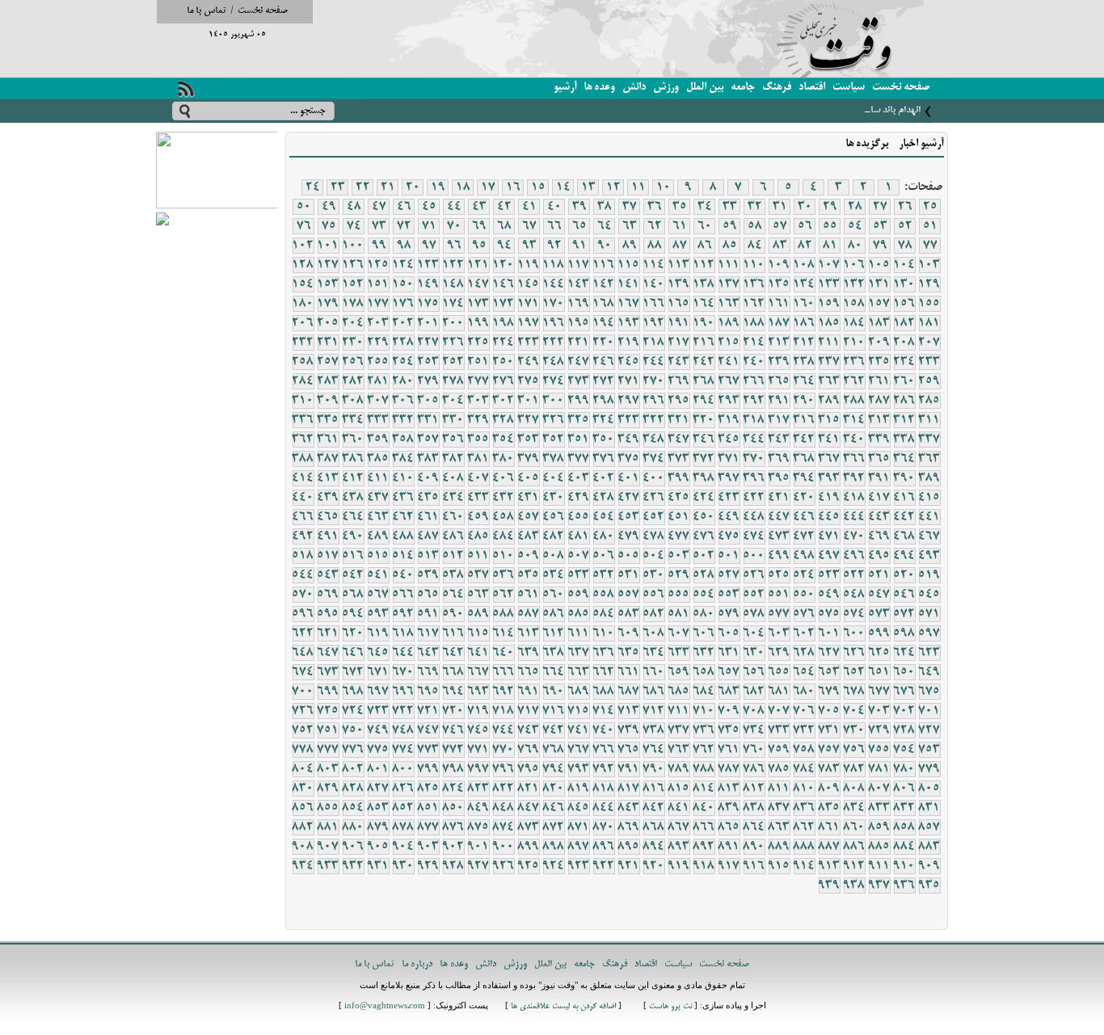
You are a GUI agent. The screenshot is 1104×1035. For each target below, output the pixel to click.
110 (754, 265)
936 (904, 885)
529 (678, 575)
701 (929, 711)
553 (729, 594)
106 (854, 265)
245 (628, 362)
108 (804, 265)
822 (503, 788)
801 (378, 769)
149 (428, 284)
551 (779, 594)
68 (504, 226)
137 (729, 284)
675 (929, 691)
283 (328, 381)
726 (303, 711)
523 (829, 575)
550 (804, 594)
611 (578, 633)
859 (879, 827)
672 (353, 672)
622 (303, 633)
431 (528, 497)
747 (428, 730)
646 (353, 652)
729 (879, 730)
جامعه (743, 88)
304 (453, 400)
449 (729, 517)
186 (804, 323)
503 (678, 555)
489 (378, 536)
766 (603, 749)
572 (904, 614)
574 (854, 614)
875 (478, 827)
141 (628, 284)
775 (378, 749)
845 (578, 807)
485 (478, 536)
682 (754, 691)
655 (779, 672)
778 (303, 749)
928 (453, 866)
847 (528, 807)
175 (428, 303)
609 (628, 633)
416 (904, 497)
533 (578, 575)
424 (703, 497)
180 (303, 303)
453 (628, 517)
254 (403, 362)
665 (528, 672)
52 (905, 226)
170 (553, 303)
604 (754, 633)
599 (879, 633)
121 (478, 265)
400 (653, 478)
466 (303, 517)
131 (879, 284)
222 (553, 342)
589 (478, 614)
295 (678, 400)
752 (303, 730)
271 (628, 381)
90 (604, 245)
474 (754, 536)
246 (603, 362)
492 (303, 536)
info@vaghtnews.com (384, 1007)
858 (904, 827)
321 (678, 420)
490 (353, 536)
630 (754, 652)
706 (804, 711)
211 (829, 342)
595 (328, 614)
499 (779, 555)
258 (303, 362)
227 (428, 342)
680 (804, 691)
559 (578, 594)
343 (779, 439)
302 (503, 400)
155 (929, 303)
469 (879, 536)
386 (353, 458)
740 (603, 730)
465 (328, 517)
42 (504, 206)
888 (804, 846)
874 (503, 827)
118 (553, 265)
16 (513, 187)
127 (328, 265)
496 (854, 555)
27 (880, 206)
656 (754, 672)
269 (678, 381)
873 (528, 827)
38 (604, 206)
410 (403, 478)
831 (929, 807)
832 (904, 807)
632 (703, 652)
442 (904, 517)
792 (603, 769)
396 (754, 478)
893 (678, 846)
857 (929, 827)
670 (403, 672)
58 (755, 226)
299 (578, 400)
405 (528, 478)
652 (854, 672)
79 (880, 245)
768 (553, 749)
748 (403, 730)
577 (779, 614)
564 (453, 594)
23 (338, 187)
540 (403, 575)
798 (453, 769)
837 (779, 807)
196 (553, 323)
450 (703, 517)
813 (729, 788)
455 (578, 517)
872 (553, 827)
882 (303, 827)
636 (603, 652)
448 (754, 517)
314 (854, 420)
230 (353, 342)
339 (879, 439)
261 (879, 381)
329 (478, 420)
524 (804, 575)
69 (479, 226)
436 (403, 497)
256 (353, 362)
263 (829, 381)
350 (603, 439)
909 (929, 866)
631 (729, 652)
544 (303, 575)
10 (663, 187)
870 (603, 827)
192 (653, 323)
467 (929, 536)
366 (854, 458)
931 (378, 866)
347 (678, 439)
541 (378, 575)
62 (654, 226)
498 (804, 555)
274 (553, 381)
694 (453, 691)
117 (578, 265)
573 (879, 614)
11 (638, 187)
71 (429, 226)
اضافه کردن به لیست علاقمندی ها (563, 1007)
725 (328, 711)
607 (678, 633)
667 (478, 672)
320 (703, 420)
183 (879, 323)
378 (553, 458)
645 (378, 652)
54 (855, 226)
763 (678, 749)
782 (854, 769)
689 (578, 691)
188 (754, 323)
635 (628, 652)
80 (855, 245)
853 (378, 807)
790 (653, 769)
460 (453, 517)
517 (328, 555)
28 (855, 206)
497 (829, 555)
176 (403, 303)
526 (754, 575)
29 (830, 206)
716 (553, 711)
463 (378, 517)
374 (653, 458)
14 (563, 187)
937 (879, 885)
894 (653, 846)
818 (603, 788)
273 (578, 381)
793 (578, 769)
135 (779, 284)
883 (929, 846)
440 (303, 497)
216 (703, 342)
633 (678, 652)
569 (328, 594)
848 (503, 807)
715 (578, 711)
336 (303, 420)
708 (754, 711)
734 (754, 730)
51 (930, 226)
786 (754, 769)
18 (463, 187)
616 (453, 633)
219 (628, 342)
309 (328, 400)
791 (628, 769)
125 (378, 265)
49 (329, 206)
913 (829, 866)
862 (804, 827)
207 (929, 342)
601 (829, 633)
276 (503, 381)
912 (854, 866)
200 (453, 323)
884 (904, 846)
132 (854, 284)
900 (503, 846)
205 (328, 323)
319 (729, 420)
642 (453, 652)
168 (603, 303)
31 (780, 206)
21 (388, 187)
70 (454, 226)
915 (779, 866)
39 (579, 206)
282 (353, 381)
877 (428, 827)
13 (588, 187)
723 (378, 711)
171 (528, 303)
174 (453, 303)
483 (528, 536)
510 (503, 555)
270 (653, 381)
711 (678, 711)
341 (829, 439)
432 (503, 497)
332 (403, 420)
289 (829, 400)
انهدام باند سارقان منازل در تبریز (861, 110)
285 (929, 400)
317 (779, 420)
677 (879, 691)
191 (678, 323)
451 (678, 517)
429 (578, 497)
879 (378, 827)
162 (754, 303)
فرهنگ (776, 88)
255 (378, 362)
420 (804, 497)
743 (528, 730)
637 (578, 652)
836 (804, 807)
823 (478, 788)
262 (854, 381)
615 (478, 633)
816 (653, 788)
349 (628, 439)
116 (603, 265)
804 (303, 769)
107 (829, 265)
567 (378, 594)
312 (904, 420)
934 (303, 866)
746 (453, 730)
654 (804, 672)
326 (553, 420)
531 (628, 575)
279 (428, 381)
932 (353, 866)
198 (503, 323)
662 (603, 672)
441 (929, 517)
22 (363, 187)
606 (703, 633)
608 (653, 633)
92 (554, 245)
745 (478, 730)
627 (829, 652)
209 (879, 342)
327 (528, 420)
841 (678, 807)
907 (328, 846)
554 (703, 594)
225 (478, 342)
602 (804, 633)
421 (779, 497)
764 (653, 749)
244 (653, 362)
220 (603, 342)
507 (578, 555)
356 (453, 439)
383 (428, 458)
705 (829, 711)
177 (378, 303)
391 (879, 478)
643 (428, 652)
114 (653, 265)
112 (703, 265)
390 (904, 478)
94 (504, 245)
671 (378, 672)
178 (353, 303)
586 (553, 614)
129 (929, 284)
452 (653, 517)
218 (653, 342)
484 (503, 536)
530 (653, 575)
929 (428, 866)
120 (503, 265)
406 (503, 478)
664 (553, 672)
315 (829, 420)
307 (378, 400)
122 (453, 265)
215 (729, 342)
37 (629, 206)
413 (328, 478)
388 (303, 458)
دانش (634, 88)
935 (929, 885)
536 (503, 575)
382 (453, 458)
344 (754, 439)
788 (703, 769)
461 (428, 517)
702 (904, 711)
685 (678, 691)
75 (329, 226)
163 (729, 303)
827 (378, 788)
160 (804, 303)
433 (478, 497)
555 (678, 594)
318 (754, 420)
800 (403, 769)
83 (780, 245)
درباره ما (417, 964)
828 (353, 788)
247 (578, 362)
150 (403, 284)
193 (628, 323)
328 (503, 420)
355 (478, 439)
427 (628, 497)
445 (829, 517)
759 (779, 749)
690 (553, 691)
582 (653, 614)
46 (404, 206)
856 (303, 807)
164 (703, 303)
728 (904, 730)
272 (603, 381)
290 (804, 400)
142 (603, 284)
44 (454, 206)
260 (904, 381)
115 (628, 265)
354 (503, 439)
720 (453, 711)
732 (804, 730)
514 (403, 555)
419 (829, 497)
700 (303, 691)
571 (929, 614)
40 (554, 206)
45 (429, 206)
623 (929, 652)
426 (653, 497)
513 (428, 555)
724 (353, 711)
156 (904, 303)
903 (428, 846)
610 (603, 633)
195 (578, 323)
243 (678, 362)
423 (729, 497)
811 (779, 788)
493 (929, 555)
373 (678, 458)
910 (904, 866)
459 (478, 517)
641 (478, 652)
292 (754, 400)
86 (704, 245)
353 (528, 439)
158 (854, 303)
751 (328, 730)
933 (328, 866)
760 (754, 749)
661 (628, 672)
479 (628, 536)
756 (854, 749)
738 (653, 730)
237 (829, 362)
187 (779, 323)
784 (804, 769)
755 (879, 749)
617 (428, 633)
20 (413, 187)
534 (553, 575)
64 (604, 226)
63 (629, 226)
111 (729, 265)
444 (854, 517)
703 (879, 711)
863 (779, 827)
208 (904, 342)
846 (553, 807)
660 (653, 672)
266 (754, 381)
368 (804, 458)
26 (905, 206)
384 (403, 458)
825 (428, 788)
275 (528, 381)
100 (353, 245)
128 (303, 265)
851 (428, 807)
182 (904, 323)
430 (553, 497)
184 (854, 323)
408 (453, 478)
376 (603, 458)
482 (553, 536)
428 (603, 497)
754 (904, 749)
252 (453, 362)
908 (303, 846)
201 (428, 323)
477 (678, 536)
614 (503, 633)
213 (779, 342)
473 (779, 536)
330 (453, 420)
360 (353, 439)
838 (754, 807)
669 (428, 672)
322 (653, 420)
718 (503, 711)
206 (303, 323)
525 (779, 575)
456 (553, 517)
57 (780, 226)
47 (379, 206)
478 (653, 536)
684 (703, 691)
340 (854, 439)
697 (378, 691)
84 (755, 245)
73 (379, 226)
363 (929, 458)
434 (453, 497)
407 (478, 478)
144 (553, 284)
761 (729, 749)
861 (829, 827)
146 (503, 284)
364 (904, 458)
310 (303, 400)
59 (730, 226)
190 (703, 323)
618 (403, 633)
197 (528, 323)
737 (678, 730)
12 (613, 187)
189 (729, 323)
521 (879, 575)
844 (603, 807)
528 (703, 575)
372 (703, 458)
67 (529, 226)
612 (553, 633)
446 (804, 517)
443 (879, 517)
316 (804, 420)
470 (854, 536)
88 (654, 245)
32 (755, 206)
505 (628, 555)
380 (503, 458)
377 (578, 458)
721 (428, 711)
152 (353, 284)
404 (553, 478)
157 (879, 303)
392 (854, 478)
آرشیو (565, 88)
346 (703, 439)
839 (729, 807)
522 (854, 575)
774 (403, 749)
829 (328, 788)
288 (854, 400)
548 (854, 594)
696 (403, 691)
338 (904, 439)
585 (578, 614)
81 (830, 245)
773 (428, 749)
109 (779, 265)
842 (653, 807)
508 (553, 555)
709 (729, 711)
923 (578, 866)
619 (378, 633)
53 (880, 226)
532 (603, 575)
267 (729, 381)
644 (403, 652)
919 (678, 866)
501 (729, 555)
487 (428, 536)
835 (829, 807)
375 (628, 458)
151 (378, 284)
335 (328, 420)
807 (879, 788)
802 (353, 769)
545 (929, 594)
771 (478, 749)
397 (729, 478)
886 (854, 846)
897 (578, 846)
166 (653, 303)
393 (829, 478)
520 (904, 575)
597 (929, 633)
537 (478, 575)
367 (829, 458)
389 (929, 478)
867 (678, 827)
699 (328, 691)
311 (929, 420)
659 (678, 672)
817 (628, 788)
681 (779, 691)
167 (628, 303)
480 (603, 536)
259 (929, 381)
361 (328, 439)
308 (353, 400)
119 (528, 265)
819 (578, 788)
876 (453, 827)
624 (904, 652)
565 (428, 594)
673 (328, 672)
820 (553, 788)
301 (528, 400)
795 (528, 769)
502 (703, 555)
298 (603, 400)
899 (528, 846)
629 (779, 652)
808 (854, 788)
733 (779, 730)
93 (529, 245)
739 (628, 730)
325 (578, 420)
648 (303, 652)
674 (303, 672)
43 (479, 206)
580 (703, 614)
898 (553, 846)
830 (303, 788)
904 (403, 846)
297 (628, 400)
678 (854, 691)
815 (678, 788)
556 (653, 594)
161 (779, 303)
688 (603, 691)
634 (653, 652)
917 (729, 866)
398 (703, 478)
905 (378, 846)
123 (428, 265)
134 (804, 284)
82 (805, 245)
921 (628, 866)
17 (488, 187)
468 (904, 536)
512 (453, 555)
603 (779, 633)
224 (503, 342)
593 (378, 614)
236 (854, 362)
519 (929, 575)
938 (854, 885)
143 (578, 284)
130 (904, 284)
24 (312, 187)
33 (730, 206)
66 (554, 226)
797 (478, 769)
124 (403, 265)
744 (503, 730)
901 (478, 846)
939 (829, 885)
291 (779, 400)
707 (779, 711)
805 (929, 788)
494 (904, 555)
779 (929, 769)
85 (730, 245)
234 (904, 362)
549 (829, 594)
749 (378, 730)
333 (378, 420)
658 (703, 672)
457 (528, 517)
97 (429, 245)
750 (353, 730)
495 (879, 555)
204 (353, 323)
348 (653, 439)
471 (829, 536)
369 (779, 458)
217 (678, 342)
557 (628, 594)
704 (854, 711)
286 (904, 400)
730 (854, 730)
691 (528, 691)
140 (653, 284)
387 (328, 458)
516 (353, 555)
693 (478, 691)
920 (653, 866)
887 (829, 846)
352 (553, 439)
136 (754, 284)
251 (478, 362)
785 (779, 769)
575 (829, 614)
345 (729, 439)
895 (628, 846)
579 (729, 614)
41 (529, 206)
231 (328, 342)
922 (603, 866)
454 (603, 517)
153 (328, 284)
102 (303, 245)
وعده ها (599, 88)
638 (553, 652)
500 (754, 555)
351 (578, 439)
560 (553, 594)
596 (303, 614)
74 (354, 226)
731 (829, 730)
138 (703, 284)
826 (403, 788)
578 (754, 614)
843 (628, 807)
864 (754, 827)
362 (303, 439)
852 (403, 807)
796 (503, 769)
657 (729, 672)
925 (528, 866)
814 (703, 788)
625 (879, 652)
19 (438, 187)
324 (603, 420)
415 (929, 497)
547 (879, 594)
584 (603, 614)
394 (804, 478)
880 (353, 827)
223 (528, 342)
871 (578, 827)
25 (930, 206)
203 (378, 323)
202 (403, 323)
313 (879, 420)
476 (703, 536)
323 (628, 420)
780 (904, 769)
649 (929, 672)
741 (578, 730)
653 (829, 672)
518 (303, 555)
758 (804, 749)
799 (428, 769)
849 (478, 807)
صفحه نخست (263, 11)
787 (729, 769)
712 (653, 711)
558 (603, 594)
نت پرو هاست (670, 1007)
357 (428, 439)
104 (904, 265)
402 (603, 478)
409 (428, 478)
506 (603, 555)
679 (829, 691)
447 (779, 517)
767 (578, 749)
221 (578, 342)
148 (453, 284)
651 (879, 672)
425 (678, 497)
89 (629, 245)
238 (804, 362)
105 (879, 265)
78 (905, 245)
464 (353, 517)
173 (478, 303)
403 (578, 478)
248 (553, 362)
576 (804, 614)
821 (528, 788)
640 (503, 652)
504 (653, 555)
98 (404, 245)
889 (779, 846)
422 (754, 497)
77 (930, 245)
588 (503, 614)
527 (729, 575)
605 (729, 633)
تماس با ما (206, 11)
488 (403, 536)
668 (453, 672)
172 (503, 303)
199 (478, 323)
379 (528, 458)
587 (528, 614)
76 (304, 226)
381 (478, 458)
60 (704, 226)
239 (779, 362)
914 (804, 866)
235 (879, 362)
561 (528, 594)
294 (703, 400)
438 (353, 497)
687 (628, 691)
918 (703, 866)
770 (503, 749)
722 (403, 711)
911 (879, 866)
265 (779, 381)
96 (454, 245)
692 (503, 691)
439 (328, 497)
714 (603, 711)
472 (804, 536)
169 (578, 303)
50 (304, 206)
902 (453, 846)
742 (553, 730)
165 (678, 303)
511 (478, 555)
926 (503, 866)
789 (678, 769)
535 (528, 575)
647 (328, 652)
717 (528, 711)
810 (804, 788)
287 (879, 400)
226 (453, 342)
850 (453, 807)
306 (403, 400)
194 (603, 323)
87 (679, 245)
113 (678, 265)
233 (929, 362)
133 (829, 284)
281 (378, 381)
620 (353, 633)
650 (904, 672)
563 (478, 594)
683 (729, 691)
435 (428, 497)
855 (328, 807)
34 (704, 206)
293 (729, 400)
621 (328, 633)
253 (428, 362)
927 (478, 866)
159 (829, 303)
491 (328, 536)
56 (805, 226)
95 (479, 245)
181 (929, 323)
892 (703, 846)
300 (553, 400)
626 (854, 652)
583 (628, 614)
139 (678, 284)
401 (628, 478)
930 (403, 866)
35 (679, 206)
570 (303, 594)
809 (829, 788)
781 (879, 769)
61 (679, 226)
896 (603, 846)
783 (829, 769)
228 (403, 342)
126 (353, 265)
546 (904, 594)
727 (929, 730)
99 (379, 245)
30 (805, 206)
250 (503, 362)
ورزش (666, 88)
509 (528, 555)
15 (538, 187)
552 (754, 594)
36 (654, 206)
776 (353, 749)
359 (378, 439)
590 (453, 614)
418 (854, 497)
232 (303, 342)
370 (754, 458)
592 (403, 614)
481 (578, 536)
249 (528, 362)
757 (829, 749)
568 (353, 594)
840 (703, 807)
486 (453, 536)
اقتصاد (812, 88)
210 (854, 342)
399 (678, 478)
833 (879, 807)
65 (579, 226)
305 (428, 400)
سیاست (848, 88)
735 (729, 730)
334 (353, 420)
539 (428, 575)
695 (428, 691)
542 (353, 575)
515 (378, 555)
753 (929, 749)
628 (804, 652)
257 (328, 362)
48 (354, 206)
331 (428, 420)
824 (453, 788)
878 (403, 827)
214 (754, 342)
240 (754, 362)
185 (829, 323)
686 (653, 691)
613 (528, 633)
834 (854, 807)
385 (378, 458)
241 (729, 362)
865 (729, 827)
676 (904, 691)
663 (578, 672)
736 (703, 730)
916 (754, 866)
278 (453, 381)
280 (403, 381)
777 (328, 749)
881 (328, 827)
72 (404, 226)
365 (879, 458)
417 (879, 497)
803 (328, 769)
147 (478, 284)
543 (328, 575)
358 (403, 439)
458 (503, 517)
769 (528, 749)
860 (854, 827)
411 (378, 478)
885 (879, 846)
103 (929, 265)
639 (528, 652)
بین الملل (704, 88)
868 (653, 827)
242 (703, 362)
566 (403, 594)
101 (328, 245)
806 (904, 788)
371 (729, 458)
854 (353, 807)
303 (478, 400)
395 (779, 478)
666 (503, 672)
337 (929, 439)
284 (303, 381)
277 (478, 381)
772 (453, 749)
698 (353, 691)
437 (378, 497)
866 (703, 827)
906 (353, 846)
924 (553, 866)
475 (729, 536)
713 (628, 711)
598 (904, 633)
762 (703, 749)
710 (703, 711)
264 (804, 381)
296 (653, 400)
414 (303, 478)
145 (528, 284)
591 (428, 614)
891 (729, 846)
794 (553, 769)
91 (579, 245)
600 (854, 633)
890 (754, 846)
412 (353, 478)
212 (804, 342)
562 (503, 594)
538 (453, 575)
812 (754, 788)
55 (830, 226)
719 (478, 711)
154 (303, 284)
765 (628, 749)
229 (378, 342)
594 (353, 614)
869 (628, 827)
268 (703, 381)
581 (678, 614)
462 (403, 517)
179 (328, 303)
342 (804, 439)
